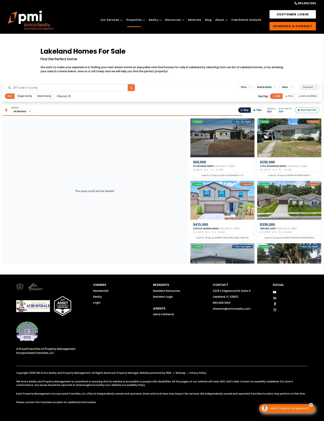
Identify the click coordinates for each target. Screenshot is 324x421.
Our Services (110, 20)
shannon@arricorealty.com (231, 309)
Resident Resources (166, 291)
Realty (153, 20)
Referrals (194, 20)
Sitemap (181, 373)
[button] (274, 292)
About (219, 20)
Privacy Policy (198, 373)
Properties (134, 20)
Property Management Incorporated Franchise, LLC (46, 351)
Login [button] (96, 303)
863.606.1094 (307, 3)
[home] (31, 20)
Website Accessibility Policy (128, 385)
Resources (173, 20)
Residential (100, 291)
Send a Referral (163, 314)
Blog (208, 20)
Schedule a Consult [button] (292, 26)
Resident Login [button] (163, 297)
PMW (168, 373)
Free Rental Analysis (246, 20)
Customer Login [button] (293, 14)
